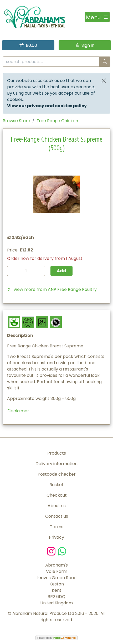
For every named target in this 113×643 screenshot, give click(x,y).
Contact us (56, 516)
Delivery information (56, 464)
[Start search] (104, 61)
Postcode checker (57, 474)
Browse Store (16, 121)
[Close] (103, 80)
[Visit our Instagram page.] (52, 551)
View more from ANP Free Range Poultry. (54, 289)
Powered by (56, 637)
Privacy (56, 537)
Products (56, 453)
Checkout (57, 495)
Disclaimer (18, 411)
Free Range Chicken (57, 121)
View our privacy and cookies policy (47, 106)
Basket (56, 485)
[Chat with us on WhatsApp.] (62, 551)
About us (57, 506)
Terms (56, 527)
